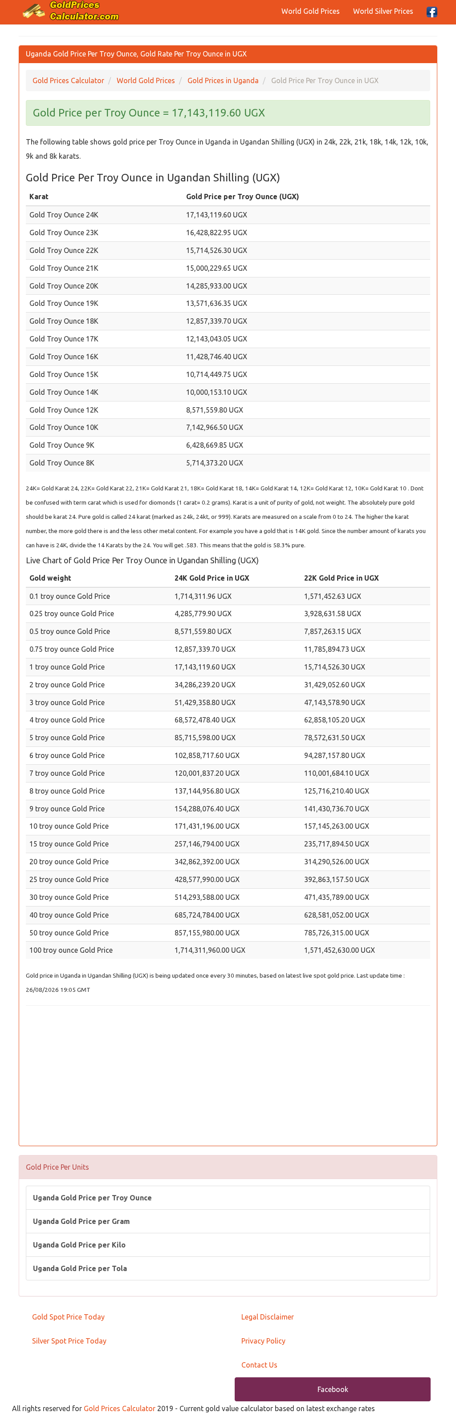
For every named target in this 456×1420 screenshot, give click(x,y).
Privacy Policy (263, 1341)
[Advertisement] (228, 1077)
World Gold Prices (310, 11)
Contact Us (259, 1365)
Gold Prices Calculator (119, 1408)
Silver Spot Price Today (69, 1341)
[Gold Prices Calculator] (71, 10)
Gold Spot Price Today (68, 1317)
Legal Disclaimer (267, 1317)
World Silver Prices (383, 11)
